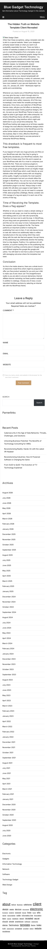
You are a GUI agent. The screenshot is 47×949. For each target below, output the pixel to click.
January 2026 (7, 529)
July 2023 (6, 685)
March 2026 (7, 519)
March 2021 (7, 789)
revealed (29, 918)
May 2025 (6, 571)
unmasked (18, 928)
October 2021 (7, 752)
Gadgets (5, 859)
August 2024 (7, 617)
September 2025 (9, 550)
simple (11, 921)
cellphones (28, 904)
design (5, 909)
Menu (42, 17)
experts (11, 912)
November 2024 (9, 602)
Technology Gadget (10, 879)
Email (5, 353)
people (9, 918)
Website (7, 364)
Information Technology (12, 864)
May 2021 (6, 778)
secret (36, 918)
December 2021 (8, 742)
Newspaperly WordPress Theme (24, 946)
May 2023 (6, 695)
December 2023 (9, 659)
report (21, 918)
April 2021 (6, 784)
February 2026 (8, 524)
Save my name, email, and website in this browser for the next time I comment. (23, 376)
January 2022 (7, 737)
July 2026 (6, 498)
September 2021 (9, 758)
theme (33, 925)
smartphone (19, 921)
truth (4, 928)
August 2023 (7, 680)
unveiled (26, 928)
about (6, 904)
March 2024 (7, 643)
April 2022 (6, 721)
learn (4, 918)
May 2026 (6, 508)
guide (18, 915)
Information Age (27, 915)
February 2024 (8, 648)
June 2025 (6, 565)
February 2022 (8, 732)
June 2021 (6, 773)
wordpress (6, 931)
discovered (25, 909)
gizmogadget (11, 915)
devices (18, 909)
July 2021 (6, 768)
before (13, 904)
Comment (8, 310)
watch (32, 928)
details (11, 909)
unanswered (10, 928)
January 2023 (7, 716)
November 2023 (8, 664)
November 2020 (8, 810)
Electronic (6, 853)
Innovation (37, 915)
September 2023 (9, 674)
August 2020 (7, 825)
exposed (18, 912)
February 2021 (8, 794)
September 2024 (9, 612)
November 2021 (8, 747)
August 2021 (7, 763)
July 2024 (6, 623)
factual (24, 912)
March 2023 (7, 706)
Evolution (5, 912)
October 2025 (8, 545)
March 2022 (7, 726)
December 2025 (9, 534)
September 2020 (9, 820)
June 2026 (6, 503)
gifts (38, 912)
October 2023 (8, 669)
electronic (36, 909)
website (38, 928)
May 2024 (6, 633)
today (39, 925)
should (5, 921)
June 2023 (6, 690)
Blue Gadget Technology (23, 7)
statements (34, 921)
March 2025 (7, 581)
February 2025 (8, 586)
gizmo (4, 915)
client (37, 904)
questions (15, 918)
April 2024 (6, 638)
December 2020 (9, 804)
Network (5, 869)
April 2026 (6, 513)
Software (6, 874)
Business (20, 904)
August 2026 (7, 493)
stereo (5, 925)
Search (5, 397)
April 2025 (6, 576)
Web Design (7, 885)
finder (29, 912)
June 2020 (6, 836)
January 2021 (7, 799)
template (25, 924)
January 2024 (8, 654)
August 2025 (7, 555)
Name (5, 342)
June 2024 (6, 628)
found (34, 912)
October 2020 (8, 815)
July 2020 (6, 830)
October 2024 (8, 607)
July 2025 (6, 560)
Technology (14, 925)
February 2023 (8, 711)
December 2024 (9, 597)
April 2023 (6, 700)
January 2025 (7, 591)
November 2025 (8, 539)
